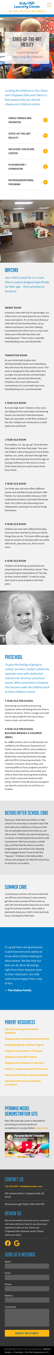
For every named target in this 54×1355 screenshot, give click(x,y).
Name (8, 1261)
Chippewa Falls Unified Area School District (27, 1038)
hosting (18, 1352)
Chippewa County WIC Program (21, 1056)
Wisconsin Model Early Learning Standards (26, 1075)
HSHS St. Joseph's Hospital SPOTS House (26, 1068)
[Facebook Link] (9, 1245)
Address (9, 1295)
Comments (10, 1306)
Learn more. (42, 1128)
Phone (8, 1284)
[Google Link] (18, 1245)
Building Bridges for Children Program (24, 1044)
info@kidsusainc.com (31, 1186)
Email (7, 1273)
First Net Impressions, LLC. (37, 1352)
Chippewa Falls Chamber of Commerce (24, 1062)
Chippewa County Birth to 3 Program (23, 1050)
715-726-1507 (11, 1186)
